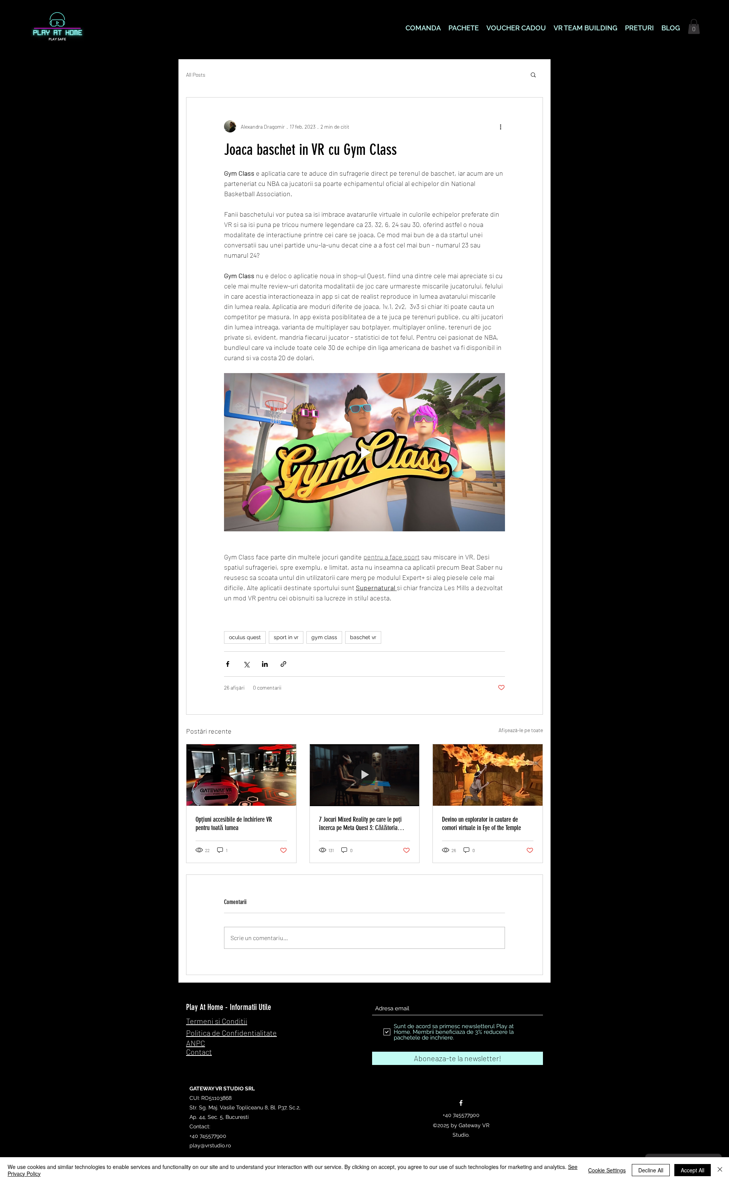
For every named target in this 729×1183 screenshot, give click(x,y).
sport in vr (286, 637)
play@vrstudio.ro (210, 1145)
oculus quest (245, 637)
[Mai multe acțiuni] (500, 126)
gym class (324, 637)
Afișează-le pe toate (521, 730)
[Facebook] (461, 1103)
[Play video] (364, 452)
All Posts (195, 74)
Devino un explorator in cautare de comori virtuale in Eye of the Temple (481, 823)
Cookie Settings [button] (607, 1170)
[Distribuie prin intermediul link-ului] (283, 664)
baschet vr (363, 637)
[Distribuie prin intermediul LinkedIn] (264, 664)
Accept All (692, 1170)
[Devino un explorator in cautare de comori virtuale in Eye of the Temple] (488, 775)
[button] (694, 26)
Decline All (650, 1170)
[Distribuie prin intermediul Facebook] (227, 664)
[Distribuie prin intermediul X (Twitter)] (246, 664)
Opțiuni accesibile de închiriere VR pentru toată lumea (234, 823)
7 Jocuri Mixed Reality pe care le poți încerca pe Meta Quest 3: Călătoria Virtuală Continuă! (360, 823)
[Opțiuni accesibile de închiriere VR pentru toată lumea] (241, 775)
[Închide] (719, 1170)
